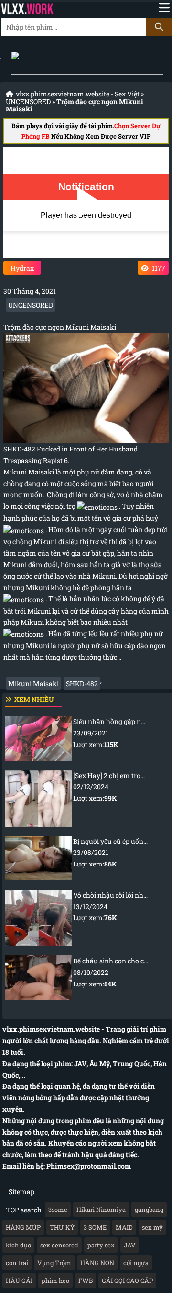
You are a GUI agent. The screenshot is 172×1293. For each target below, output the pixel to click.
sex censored (59, 1245)
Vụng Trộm (54, 1262)
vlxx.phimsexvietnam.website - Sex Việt (78, 93)
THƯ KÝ (62, 1227)
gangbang (149, 1209)
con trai (17, 1262)
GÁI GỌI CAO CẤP (127, 1280)
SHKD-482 (82, 683)
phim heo (55, 1280)
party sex (101, 1245)
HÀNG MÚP (23, 1227)
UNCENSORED (28, 101)
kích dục (18, 1245)
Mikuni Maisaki (33, 683)
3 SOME (95, 1227)
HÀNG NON (97, 1262)
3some (57, 1209)
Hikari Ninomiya (101, 1209)
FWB (85, 1280)
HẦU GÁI (19, 1280)
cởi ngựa (136, 1262)
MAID (124, 1227)
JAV (130, 1245)
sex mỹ (152, 1227)
